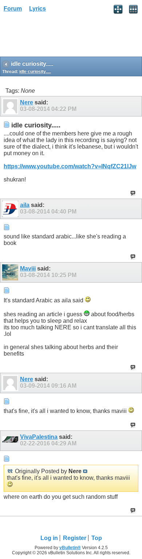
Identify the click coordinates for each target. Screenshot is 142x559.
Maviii (28, 268)
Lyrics (37, 8)
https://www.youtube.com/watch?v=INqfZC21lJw (70, 166)
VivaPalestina (39, 437)
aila (24, 205)
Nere (26, 102)
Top (96, 538)
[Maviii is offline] (11, 272)
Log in (49, 538)
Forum (13, 8)
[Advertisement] (58, 37)
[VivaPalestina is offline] (11, 441)
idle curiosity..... (35, 71)
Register (74, 538)
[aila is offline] (11, 209)
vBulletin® (70, 547)
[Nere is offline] (11, 106)
